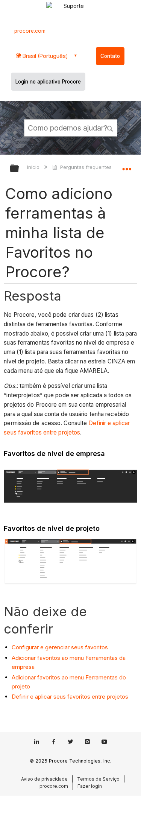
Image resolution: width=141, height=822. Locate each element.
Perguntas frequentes (86, 167)
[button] (110, 127)
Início (34, 167)
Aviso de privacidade (44, 779)
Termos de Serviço (98, 779)
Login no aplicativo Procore (48, 82)
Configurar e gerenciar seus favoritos (60, 647)
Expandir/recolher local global (126, 166)
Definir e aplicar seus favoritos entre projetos (70, 696)
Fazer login (89, 786)
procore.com (29, 31)
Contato (110, 56)
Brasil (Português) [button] (44, 56)
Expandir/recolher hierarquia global (19, 168)
